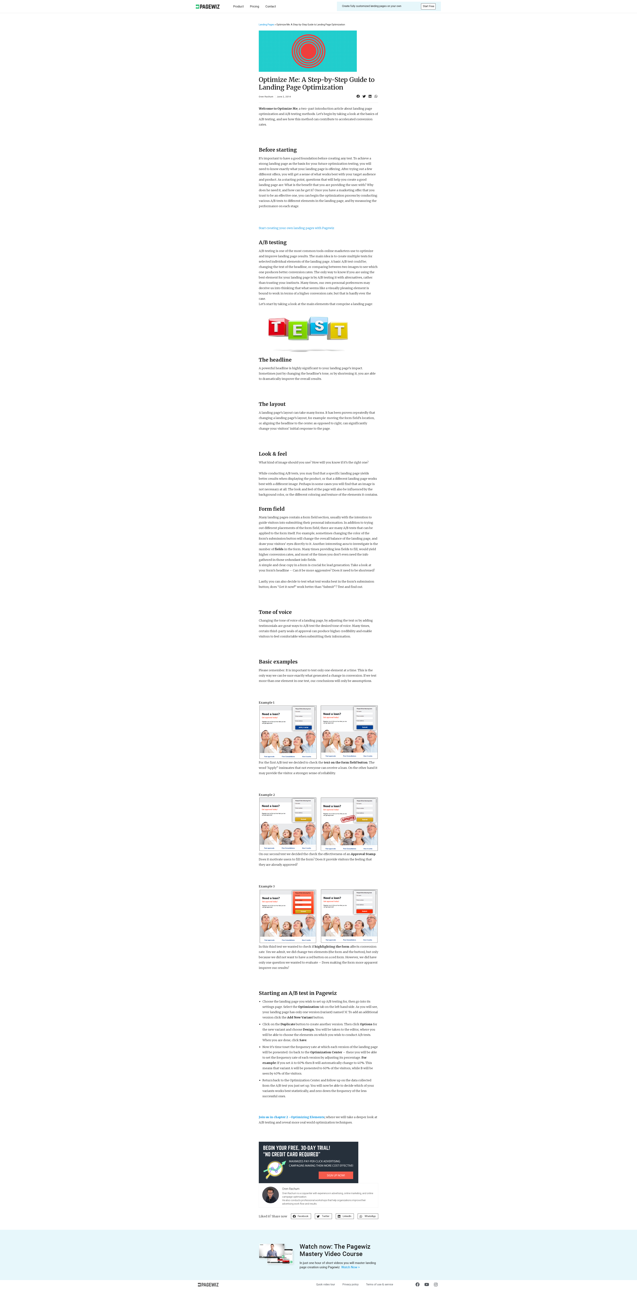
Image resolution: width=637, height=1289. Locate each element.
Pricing (254, 6)
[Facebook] (417, 1284)
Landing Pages (266, 24)
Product (238, 6)
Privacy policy (350, 1284)
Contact (270, 6)
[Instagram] (436, 1284)
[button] (428, 6)
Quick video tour (325, 1284)
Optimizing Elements (307, 1117)
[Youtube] (427, 1284)
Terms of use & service (379, 1284)
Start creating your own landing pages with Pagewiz (296, 228)
